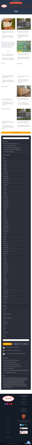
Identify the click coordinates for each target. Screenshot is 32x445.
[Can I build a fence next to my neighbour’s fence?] (4, 350)
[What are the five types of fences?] (8, 24)
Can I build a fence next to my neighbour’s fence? (12, 350)
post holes (19, 382)
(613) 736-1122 (23, 399)
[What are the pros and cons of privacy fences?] (8, 114)
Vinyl (26, 32)
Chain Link (12, 31)
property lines (22, 384)
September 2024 (5, 206)
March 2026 (5, 170)
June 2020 (4, 288)
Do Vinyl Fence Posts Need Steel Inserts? (9, 145)
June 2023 (4, 237)
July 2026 (4, 162)
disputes (20, 379)
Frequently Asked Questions (6, 32)
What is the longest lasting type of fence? (24, 22)
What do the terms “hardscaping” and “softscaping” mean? (12, 149)
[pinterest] (9, 404)
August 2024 (5, 208)
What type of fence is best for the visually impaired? (11, 147)
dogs (24, 379)
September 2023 (5, 231)
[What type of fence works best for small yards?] (8, 47)
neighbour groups (10, 382)
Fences (27, 31)
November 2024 (5, 202)
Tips (26, 122)
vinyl (21, 385)
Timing (17, 385)
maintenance (5, 382)
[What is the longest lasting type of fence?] (24, 24)
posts (22, 382)
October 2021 (5, 269)
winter (4, 387)
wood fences (10, 387)
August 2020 (5, 284)
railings (4, 385)
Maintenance (5, 324)
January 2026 (5, 174)
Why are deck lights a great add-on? (8, 151)
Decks (8, 430)
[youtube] (11, 404)
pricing (15, 384)
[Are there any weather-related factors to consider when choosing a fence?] (8, 68)
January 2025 (5, 198)
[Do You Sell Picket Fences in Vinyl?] (24, 69)
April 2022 (5, 259)
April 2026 (5, 168)
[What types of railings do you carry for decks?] (8, 91)
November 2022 (5, 247)
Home (8, 414)
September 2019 (5, 296)
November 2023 (5, 227)
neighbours (15, 382)
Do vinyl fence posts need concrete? (24, 113)
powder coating (5, 384)
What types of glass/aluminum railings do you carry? (11, 143)
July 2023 (4, 235)
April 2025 (5, 192)
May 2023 (4, 239)
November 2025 (5, 178)
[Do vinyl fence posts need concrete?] (24, 114)
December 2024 (5, 200)
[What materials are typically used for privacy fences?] (24, 91)
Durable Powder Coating (8, 437)
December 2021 (5, 265)
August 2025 (5, 184)
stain (11, 385)
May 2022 (4, 257)
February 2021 (5, 282)
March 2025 (5, 194)
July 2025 (4, 186)
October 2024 (5, 204)
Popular (7, 343)
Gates (3, 77)
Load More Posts (16, 132)
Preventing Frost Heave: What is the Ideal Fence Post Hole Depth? (15, 353)
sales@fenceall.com (24, 404)
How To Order (8, 419)
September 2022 (5, 251)
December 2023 (5, 225)
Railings (7, 99)
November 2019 (5, 292)
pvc (25, 384)
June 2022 (4, 255)
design (17, 379)
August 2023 (5, 233)
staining (14, 385)
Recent (16, 343)
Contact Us (8, 424)
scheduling (7, 385)
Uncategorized (12, 122)
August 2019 (5, 298)
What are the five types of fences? (8, 22)
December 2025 (5, 176)
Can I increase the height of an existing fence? (24, 45)
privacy (18, 384)
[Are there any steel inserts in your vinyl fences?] (4, 347)
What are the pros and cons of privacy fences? (8, 112)
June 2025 (4, 188)
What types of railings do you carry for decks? (8, 90)
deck (11, 379)
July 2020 (4, 286)
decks (14, 379)
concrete (9, 379)
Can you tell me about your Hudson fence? (9, 372)
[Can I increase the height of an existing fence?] (24, 46)
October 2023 (5, 229)
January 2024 (5, 223)
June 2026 (4, 164)
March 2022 (5, 261)
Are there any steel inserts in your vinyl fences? (12, 347)
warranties (24, 385)
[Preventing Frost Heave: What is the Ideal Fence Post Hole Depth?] (4, 353)
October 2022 (5, 249)
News (4, 326)
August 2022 (5, 253)
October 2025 (5, 180)
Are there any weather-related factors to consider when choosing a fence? (8, 66)
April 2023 (5, 241)
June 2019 (4, 302)
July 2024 (4, 210)
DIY (22, 379)
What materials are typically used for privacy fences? (24, 89)
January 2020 (5, 290)
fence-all (4, 31)
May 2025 (4, 190)
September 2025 (5, 182)
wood (7, 387)
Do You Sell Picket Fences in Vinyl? (24, 67)
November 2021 (5, 267)
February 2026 (5, 172)
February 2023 (5, 245)
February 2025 (5, 196)
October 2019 (5, 294)
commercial (5, 379)
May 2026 (4, 166)
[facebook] (5, 404)
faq (26, 379)
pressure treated (11, 384)
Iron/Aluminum (12, 32)
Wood (28, 32)
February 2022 (5, 263)
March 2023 (5, 243)
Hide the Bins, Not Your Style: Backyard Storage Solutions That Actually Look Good (15, 370)
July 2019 (4, 300)
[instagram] (7, 404)
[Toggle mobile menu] (30, 6)
